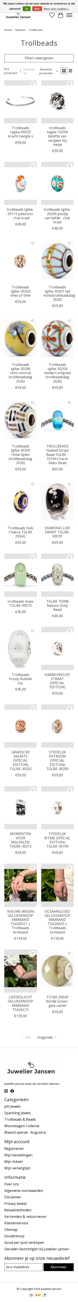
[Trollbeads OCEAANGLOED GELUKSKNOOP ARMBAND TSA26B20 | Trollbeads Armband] (57, 885)
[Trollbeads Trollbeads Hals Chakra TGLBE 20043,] (20, 501)
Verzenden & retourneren (25, 1216)
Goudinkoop (14, 1236)
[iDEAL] (38, 1295)
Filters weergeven (39, 58)
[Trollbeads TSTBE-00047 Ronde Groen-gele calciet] (57, 971)
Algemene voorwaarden (23, 1190)
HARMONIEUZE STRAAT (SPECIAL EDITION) (57, 681)
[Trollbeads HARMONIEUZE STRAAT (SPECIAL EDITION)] (57, 648)
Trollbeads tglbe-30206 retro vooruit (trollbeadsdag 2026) (20, 373)
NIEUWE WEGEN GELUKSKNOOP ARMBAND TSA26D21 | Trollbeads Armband (20, 922)
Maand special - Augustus (25, 1132)
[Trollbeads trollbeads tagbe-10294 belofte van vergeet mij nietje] (57, 101)
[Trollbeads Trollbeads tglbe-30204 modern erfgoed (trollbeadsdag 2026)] (57, 338)
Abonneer (58, 1267)
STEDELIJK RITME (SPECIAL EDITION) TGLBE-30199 (57, 840)
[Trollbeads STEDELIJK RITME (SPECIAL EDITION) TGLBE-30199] (57, 807)
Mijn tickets (13, 1161)
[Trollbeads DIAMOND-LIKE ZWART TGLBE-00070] (57, 501)
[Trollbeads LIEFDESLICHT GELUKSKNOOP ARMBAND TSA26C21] (20, 971)
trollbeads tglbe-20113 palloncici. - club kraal (20, 213)
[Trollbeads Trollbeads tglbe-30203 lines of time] (20, 260)
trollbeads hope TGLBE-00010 (20, 603)
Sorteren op (29, 71)
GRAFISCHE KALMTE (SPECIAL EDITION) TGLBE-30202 (21, 760)
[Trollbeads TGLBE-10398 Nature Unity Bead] (57, 575)
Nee (37, 8)
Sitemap (11, 1229)
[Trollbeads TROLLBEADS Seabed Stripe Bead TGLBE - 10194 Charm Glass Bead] (57, 420)
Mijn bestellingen (18, 1155)
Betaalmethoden (17, 1210)
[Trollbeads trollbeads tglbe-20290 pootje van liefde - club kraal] (57, 183)
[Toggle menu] (69, 15)
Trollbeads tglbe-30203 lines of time (21, 291)
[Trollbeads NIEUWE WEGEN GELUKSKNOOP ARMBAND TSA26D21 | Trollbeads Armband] (20, 885)
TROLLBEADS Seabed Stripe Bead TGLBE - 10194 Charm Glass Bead (57, 454)
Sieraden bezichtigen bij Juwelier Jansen (36, 1249)
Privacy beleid (15, 1203)
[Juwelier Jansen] (18, 15)
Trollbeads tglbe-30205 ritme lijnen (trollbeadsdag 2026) (20, 454)
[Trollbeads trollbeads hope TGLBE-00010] (20, 575)
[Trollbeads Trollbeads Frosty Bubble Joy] (20, 648)
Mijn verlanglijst (17, 1168)
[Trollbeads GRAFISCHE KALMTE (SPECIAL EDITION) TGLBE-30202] (20, 725)
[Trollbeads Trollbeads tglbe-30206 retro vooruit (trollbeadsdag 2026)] (20, 338)
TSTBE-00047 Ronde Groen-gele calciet (57, 1001)
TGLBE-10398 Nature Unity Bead (57, 605)
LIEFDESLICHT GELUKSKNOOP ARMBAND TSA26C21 (20, 1003)
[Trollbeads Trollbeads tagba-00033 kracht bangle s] (20, 101)
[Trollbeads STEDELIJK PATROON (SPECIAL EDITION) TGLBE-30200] (57, 725)
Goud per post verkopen (24, 1242)
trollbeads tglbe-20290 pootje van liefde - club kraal (57, 215)
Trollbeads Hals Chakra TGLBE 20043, (20, 532)
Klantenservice (16, 1223)
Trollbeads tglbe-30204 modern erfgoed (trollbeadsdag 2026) (57, 373)
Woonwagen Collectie (21, 1125)
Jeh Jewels (12, 1106)
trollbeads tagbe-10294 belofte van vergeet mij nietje (57, 136)
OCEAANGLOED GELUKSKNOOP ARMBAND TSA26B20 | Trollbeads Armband (57, 922)
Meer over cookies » (56, 8)
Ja (26, 8)
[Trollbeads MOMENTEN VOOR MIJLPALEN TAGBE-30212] (20, 807)
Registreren (14, 1148)
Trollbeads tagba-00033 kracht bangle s (20, 132)
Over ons (11, 1184)
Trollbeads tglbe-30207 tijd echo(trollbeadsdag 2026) (59, 293)
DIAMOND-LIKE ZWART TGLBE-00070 (57, 532)
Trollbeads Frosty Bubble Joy (20, 678)
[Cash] (31, 1295)
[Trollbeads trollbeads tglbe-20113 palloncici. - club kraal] (20, 183)
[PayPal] (45, 1295)
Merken (20, 30)
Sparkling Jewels (17, 1112)
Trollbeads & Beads (20, 1119)
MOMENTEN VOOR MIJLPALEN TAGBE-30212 (20, 840)
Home (8, 30)
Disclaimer (12, 1197)
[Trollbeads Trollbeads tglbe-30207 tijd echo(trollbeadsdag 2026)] (57, 260)
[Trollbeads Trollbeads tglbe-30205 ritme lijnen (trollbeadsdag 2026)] (20, 420)
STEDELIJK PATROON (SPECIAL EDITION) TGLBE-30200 (57, 760)
